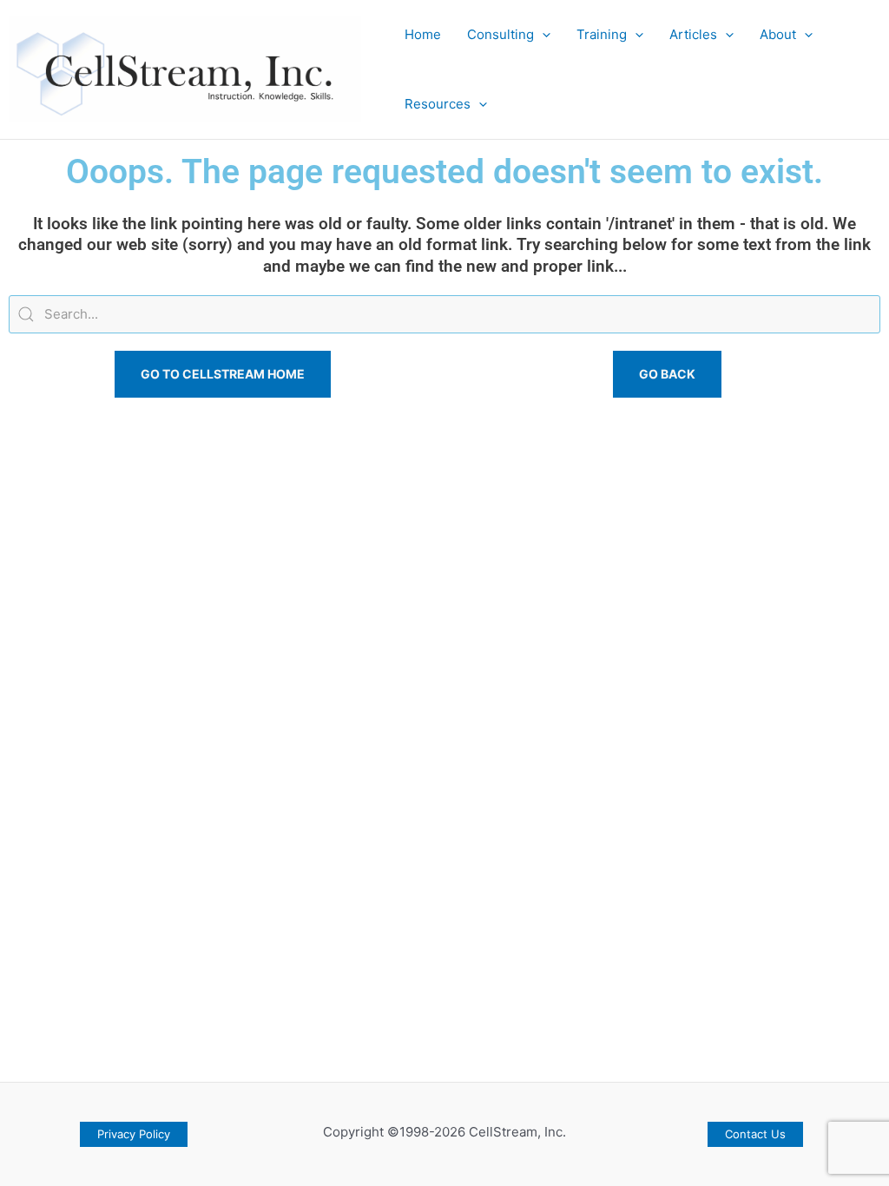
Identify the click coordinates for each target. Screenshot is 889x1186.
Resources (438, 104)
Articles (693, 34)
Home (423, 34)
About (778, 34)
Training (601, 34)
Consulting (500, 34)
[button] (542, 34)
